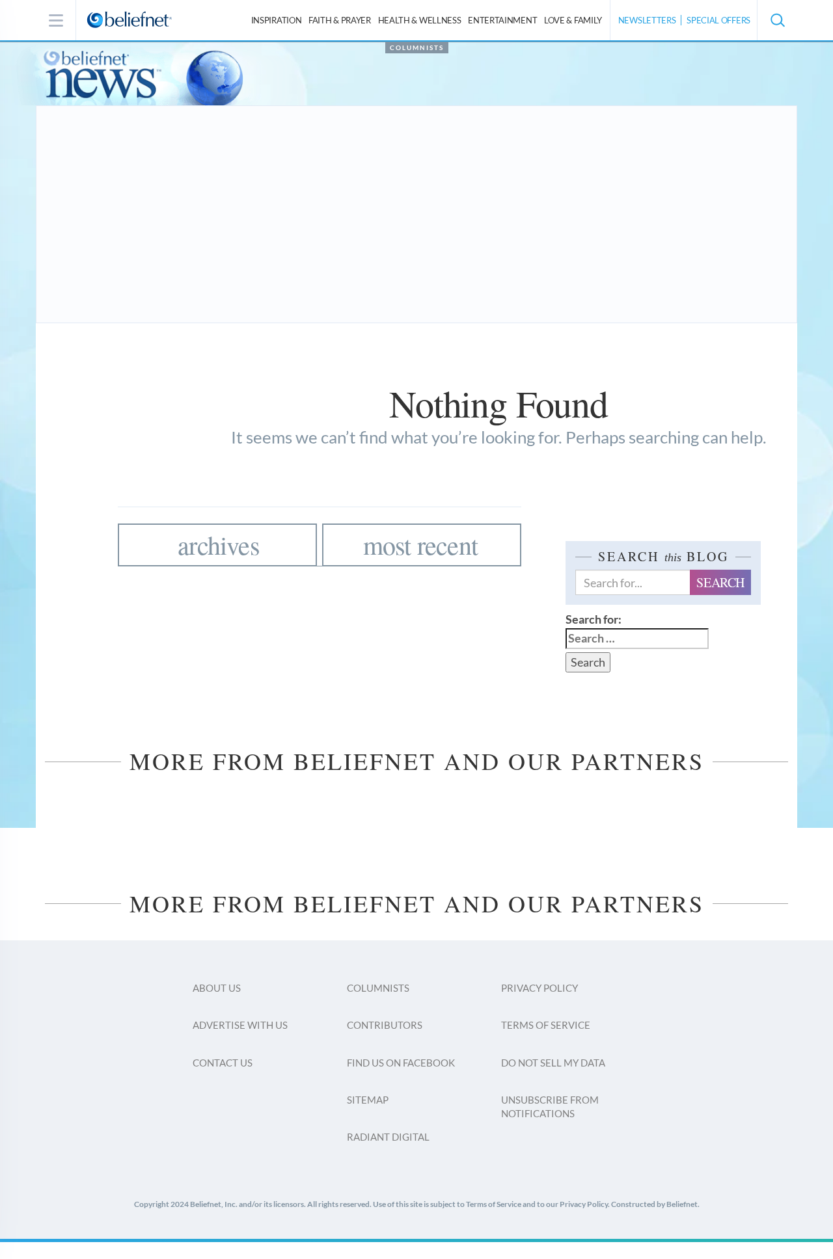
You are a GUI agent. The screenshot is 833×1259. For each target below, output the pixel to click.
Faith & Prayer (339, 20)
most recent (420, 544)
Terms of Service (545, 1025)
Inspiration (276, 20)
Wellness (419, 20)
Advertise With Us (240, 1025)
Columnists (417, 47)
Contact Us (223, 1062)
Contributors (384, 1025)
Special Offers (718, 20)
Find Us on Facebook (401, 1062)
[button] (777, 20)
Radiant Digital (388, 1137)
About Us (217, 988)
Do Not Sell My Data (553, 1062)
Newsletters (647, 20)
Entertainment (502, 20)
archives (219, 544)
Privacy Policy (539, 988)
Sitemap (368, 1100)
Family (573, 20)
